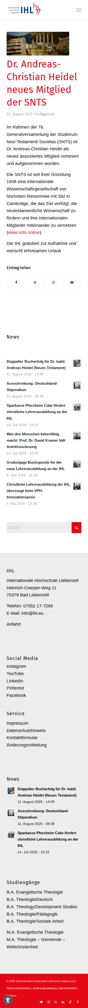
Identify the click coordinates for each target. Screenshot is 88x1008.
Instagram (16, 666)
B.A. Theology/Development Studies (42, 906)
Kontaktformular (22, 737)
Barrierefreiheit (67, 988)
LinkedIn (15, 681)
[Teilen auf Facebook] (16, 282)
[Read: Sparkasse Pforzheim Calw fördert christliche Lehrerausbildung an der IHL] (77, 407)
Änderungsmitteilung (27, 745)
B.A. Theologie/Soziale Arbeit (35, 921)
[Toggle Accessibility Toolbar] (7, 1000)
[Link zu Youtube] (41, 1002)
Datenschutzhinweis (26, 730)
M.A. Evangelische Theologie (35, 932)
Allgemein (47, 114)
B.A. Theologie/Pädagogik (32, 914)
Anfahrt (14, 624)
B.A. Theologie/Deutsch (30, 899)
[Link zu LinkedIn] (63, 1002)
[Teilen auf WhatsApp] (53, 282)
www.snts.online (24, 232)
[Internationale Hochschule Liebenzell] (36, 10)
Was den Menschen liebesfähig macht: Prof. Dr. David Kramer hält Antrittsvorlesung (36, 440)
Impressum (17, 723)
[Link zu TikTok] (70, 1002)
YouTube (15, 673)
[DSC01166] (38, 43)
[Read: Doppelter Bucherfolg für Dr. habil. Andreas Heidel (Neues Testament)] (77, 363)
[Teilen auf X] (35, 282)
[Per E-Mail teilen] (72, 282)
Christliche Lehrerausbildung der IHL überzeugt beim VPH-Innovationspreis (38, 490)
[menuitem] (78, 10)
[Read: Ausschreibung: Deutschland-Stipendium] (77, 385)
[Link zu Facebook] (77, 1002)
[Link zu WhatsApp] (55, 1002)
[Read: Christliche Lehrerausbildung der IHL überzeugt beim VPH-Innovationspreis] (77, 486)
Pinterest (15, 688)
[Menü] (78, 10)
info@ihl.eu (33, 613)
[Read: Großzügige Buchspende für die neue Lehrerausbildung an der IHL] (77, 464)
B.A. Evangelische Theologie (35, 892)
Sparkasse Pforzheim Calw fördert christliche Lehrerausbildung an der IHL (37, 411)
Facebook (16, 695)
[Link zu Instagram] (48, 1002)
